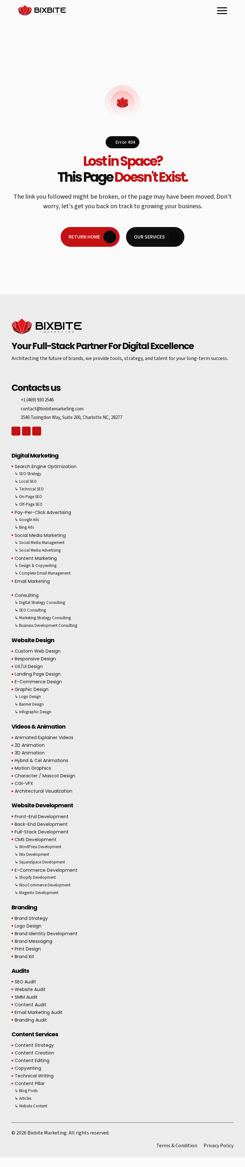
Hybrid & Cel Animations (41, 760)
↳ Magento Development (36, 893)
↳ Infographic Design (33, 712)
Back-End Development (41, 824)
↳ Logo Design (28, 697)
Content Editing (32, 1060)
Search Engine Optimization (46, 466)
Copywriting (28, 1068)
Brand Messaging (33, 941)
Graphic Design (31, 689)
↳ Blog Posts (26, 1091)
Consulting (27, 595)
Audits (20, 971)
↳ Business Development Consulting (46, 625)
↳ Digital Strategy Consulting (40, 603)
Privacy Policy (219, 1145)
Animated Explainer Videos (44, 737)
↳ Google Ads (27, 520)
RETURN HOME (84, 236)
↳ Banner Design (29, 704)
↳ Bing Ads (24, 527)
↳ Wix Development (32, 854)
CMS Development (35, 839)
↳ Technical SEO (29, 489)
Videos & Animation (38, 726)
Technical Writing (34, 1076)
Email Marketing (32, 581)
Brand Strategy (31, 918)
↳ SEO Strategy (28, 474)
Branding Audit (31, 1020)
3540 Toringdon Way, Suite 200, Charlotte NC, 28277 (71, 417)
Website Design (32, 640)
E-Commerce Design (38, 682)
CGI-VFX (24, 783)
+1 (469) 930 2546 (37, 400)
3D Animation (30, 753)
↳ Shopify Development (35, 877)
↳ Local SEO (26, 481)
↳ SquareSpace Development (40, 862)
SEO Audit (25, 982)
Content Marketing (36, 558)
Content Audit (30, 1005)
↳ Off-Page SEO (28, 504)
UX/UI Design (29, 666)
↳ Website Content (31, 1106)
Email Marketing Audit (39, 1012)
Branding (24, 907)
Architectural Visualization (43, 791)
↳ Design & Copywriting (35, 566)
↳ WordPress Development (38, 847)
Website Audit (30, 989)
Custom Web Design (38, 651)
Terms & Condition (176, 1145)
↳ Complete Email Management (43, 573)
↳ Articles (23, 1098)
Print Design (28, 949)
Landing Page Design (38, 674)
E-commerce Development (46, 870)
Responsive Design (35, 659)
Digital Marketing (34, 455)
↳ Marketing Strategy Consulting (43, 618)
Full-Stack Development (42, 832)
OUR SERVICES (149, 236)
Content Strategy (34, 1045)
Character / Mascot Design (45, 776)
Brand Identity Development (46, 933)
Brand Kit (24, 956)
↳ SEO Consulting (30, 610)
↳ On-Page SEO (28, 497)
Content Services (34, 1034)
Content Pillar (30, 1083)
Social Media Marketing (40, 535)
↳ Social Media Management (39, 543)
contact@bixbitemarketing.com (52, 409)
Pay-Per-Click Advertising (43, 512)
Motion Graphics (33, 768)
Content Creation (34, 1053)
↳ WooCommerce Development (43, 885)
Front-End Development (42, 816)
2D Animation (30, 745)
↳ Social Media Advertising (38, 550)
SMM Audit (26, 997)
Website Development (42, 805)
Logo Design (28, 926)
